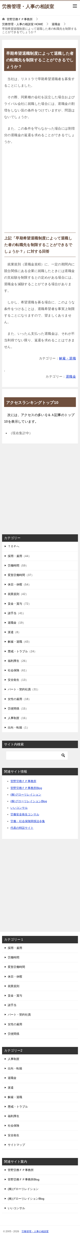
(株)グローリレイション (25, 794)
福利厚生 (13, 660)
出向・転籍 (15, 727)
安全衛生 (13, 679)
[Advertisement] (40, 190)
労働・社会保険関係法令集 (27, 821)
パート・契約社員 (19, 689)
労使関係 (13, 708)
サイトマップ (16, 1144)
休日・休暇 (15, 584)
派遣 (11, 632)
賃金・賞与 (15, 603)
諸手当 (12, 613)
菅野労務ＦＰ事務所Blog (26, 788)
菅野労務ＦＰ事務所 (23, 781)
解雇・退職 (67, 358)
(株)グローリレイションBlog (28, 801)
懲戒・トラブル (18, 651)
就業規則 (13, 594)
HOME (22, 24)
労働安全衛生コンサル (24, 814)
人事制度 (13, 718)
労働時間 (13, 565)
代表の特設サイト (21, 827)
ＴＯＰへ (13, 546)
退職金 (71, 376)
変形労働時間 (16, 575)
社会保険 (13, 670)
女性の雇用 (15, 699)
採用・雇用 (15, 556)
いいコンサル (19, 807)
